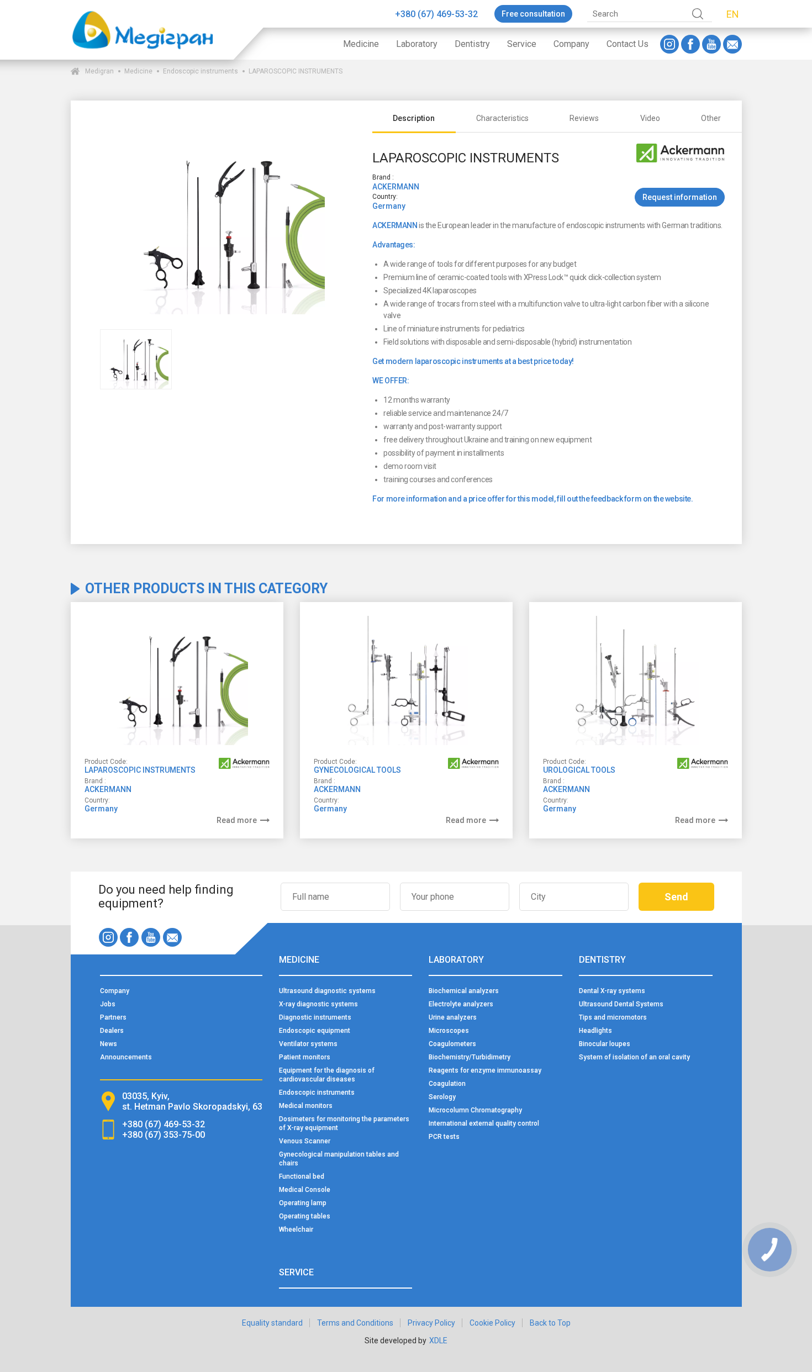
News (108, 1044)
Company (571, 44)
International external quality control (484, 1123)
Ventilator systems (308, 1044)
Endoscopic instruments (200, 71)
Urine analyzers (453, 1017)
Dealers (112, 1031)
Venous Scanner (304, 1141)
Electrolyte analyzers (461, 1004)
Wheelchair (296, 1229)
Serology (442, 1097)
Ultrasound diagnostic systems (327, 991)
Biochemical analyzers (464, 991)
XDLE (438, 1340)
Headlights (595, 1031)
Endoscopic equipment (314, 1031)
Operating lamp (302, 1203)
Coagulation (447, 1084)
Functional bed (301, 1176)
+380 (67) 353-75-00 (163, 1135)
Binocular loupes (604, 1044)
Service (521, 44)
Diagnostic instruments (315, 1017)
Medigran (99, 71)
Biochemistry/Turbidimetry (469, 1057)
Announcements (126, 1057)
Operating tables (304, 1216)
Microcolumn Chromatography (475, 1110)
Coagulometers (452, 1044)
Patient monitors (304, 1057)
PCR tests (444, 1137)
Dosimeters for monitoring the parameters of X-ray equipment (344, 1123)
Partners (113, 1017)
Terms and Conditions (355, 1322)
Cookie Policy (492, 1322)
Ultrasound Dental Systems (621, 1004)
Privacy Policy (431, 1322)
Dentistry (472, 44)
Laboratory (416, 44)
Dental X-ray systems (612, 991)
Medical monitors (306, 1106)
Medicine (361, 44)
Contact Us (627, 44)
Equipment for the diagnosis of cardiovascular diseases (327, 1075)
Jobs (107, 1004)
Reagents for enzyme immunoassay (485, 1070)
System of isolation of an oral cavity (634, 1057)
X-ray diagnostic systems (318, 1004)
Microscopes (449, 1031)
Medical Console (304, 1190)
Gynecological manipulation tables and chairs (339, 1159)
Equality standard (272, 1322)
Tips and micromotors (613, 1017)
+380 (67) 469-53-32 (436, 14)
